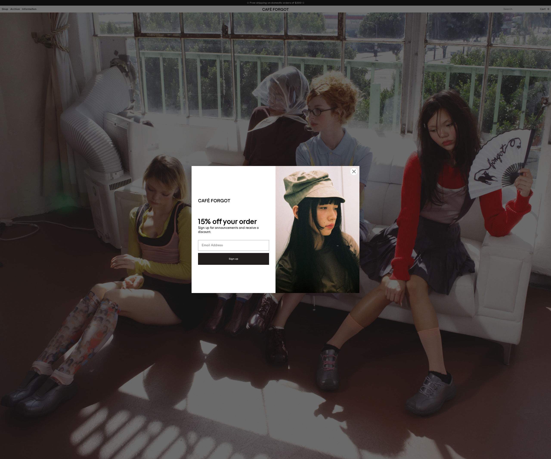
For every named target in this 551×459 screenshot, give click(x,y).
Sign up (233, 258)
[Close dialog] (354, 171)
